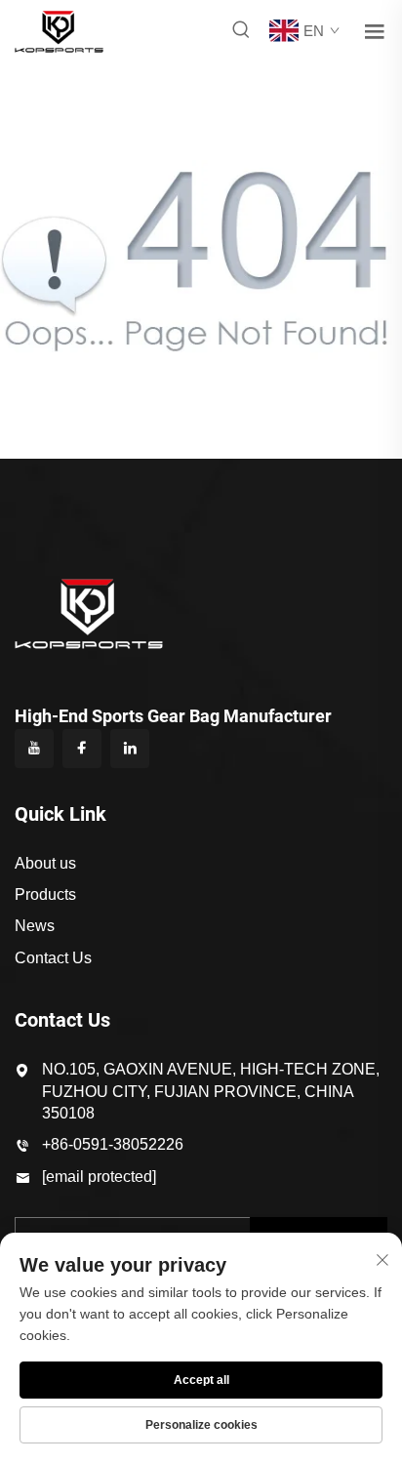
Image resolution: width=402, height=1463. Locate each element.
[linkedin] (129, 748)
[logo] (59, 29)
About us (45, 863)
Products (45, 894)
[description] (89, 613)
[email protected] (99, 1176)
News (35, 925)
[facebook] (81, 748)
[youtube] (34, 748)
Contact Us (53, 958)
